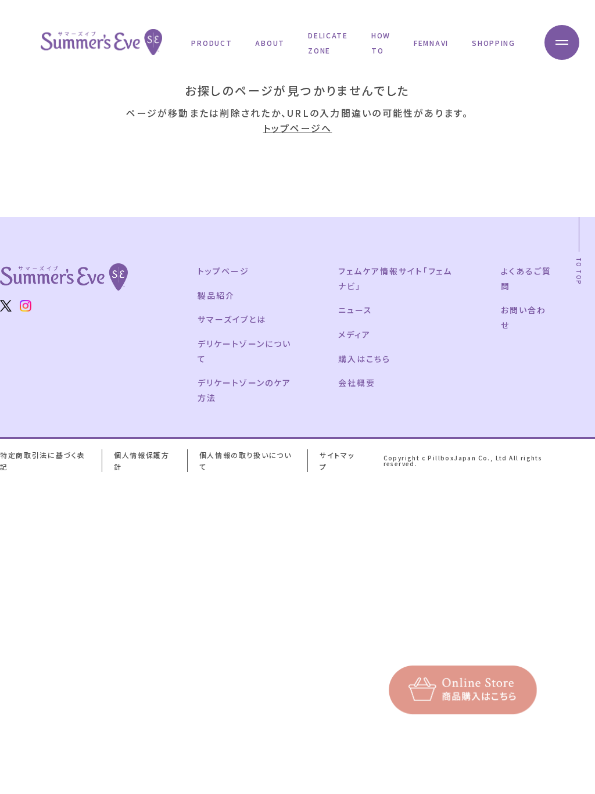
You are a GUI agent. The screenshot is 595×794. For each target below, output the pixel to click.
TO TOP (579, 271)
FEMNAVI (431, 43)
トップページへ (297, 128)
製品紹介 (216, 295)
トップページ (223, 271)
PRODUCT (211, 43)
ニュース (355, 310)
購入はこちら (364, 358)
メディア (354, 334)
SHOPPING (493, 43)
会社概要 (356, 382)
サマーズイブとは (232, 319)
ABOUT (270, 43)
